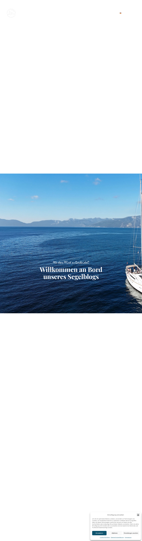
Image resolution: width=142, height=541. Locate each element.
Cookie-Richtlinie (105, 537)
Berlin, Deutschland (79, 5)
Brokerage (69, 13)
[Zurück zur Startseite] (11, 13)
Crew (92, 13)
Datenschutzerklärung (117, 537)
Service (82, 13)
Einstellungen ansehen (131, 533)
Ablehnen (115, 533)
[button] (138, 515)
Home (45, 13)
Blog (101, 13)
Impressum (128, 537)
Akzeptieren (99, 533)
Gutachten (56, 13)
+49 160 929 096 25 (131, 5)
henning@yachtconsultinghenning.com (105, 5)
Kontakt (111, 13)
